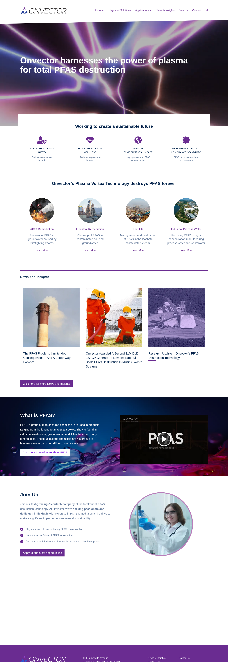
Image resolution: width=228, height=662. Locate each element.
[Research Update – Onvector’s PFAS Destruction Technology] (176, 317)
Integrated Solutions (119, 10)
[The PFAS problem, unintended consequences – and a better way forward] (51, 317)
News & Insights (165, 10)
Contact (196, 10)
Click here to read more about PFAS (45, 452)
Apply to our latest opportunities (42, 552)
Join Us (183, 10)
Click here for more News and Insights (46, 383)
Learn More (42, 250)
